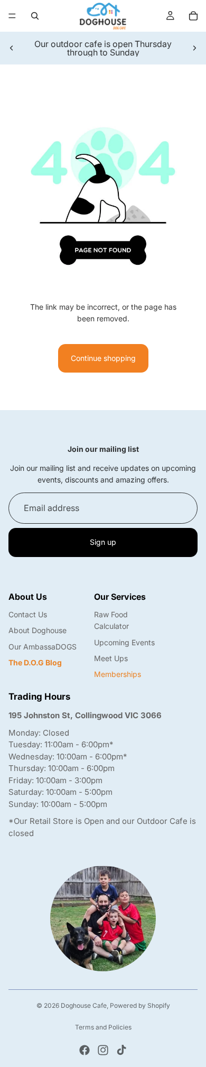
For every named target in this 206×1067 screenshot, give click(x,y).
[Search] (34, 15)
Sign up (103, 541)
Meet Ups (111, 658)
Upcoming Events (124, 642)
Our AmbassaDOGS (42, 646)
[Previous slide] (11, 48)
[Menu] (12, 16)
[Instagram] (103, 1050)
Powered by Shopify (140, 1005)
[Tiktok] (121, 1050)
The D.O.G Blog (35, 662)
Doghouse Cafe (84, 1005)
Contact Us (27, 614)
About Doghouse (37, 630)
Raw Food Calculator (111, 620)
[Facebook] (84, 1050)
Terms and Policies (103, 1027)
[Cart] (193, 15)
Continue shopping (103, 358)
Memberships (117, 674)
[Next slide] (194, 48)
